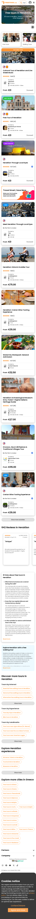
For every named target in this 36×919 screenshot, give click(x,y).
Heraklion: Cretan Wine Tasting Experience (16, 311)
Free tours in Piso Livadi (11, 838)
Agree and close (18, 910)
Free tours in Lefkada (10, 811)
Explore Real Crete (13, 458)
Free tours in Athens (10, 784)
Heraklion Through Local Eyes (15, 163)
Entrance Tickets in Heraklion (13, 757)
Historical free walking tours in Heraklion (16, 693)
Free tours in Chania (10, 789)
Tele (9, 233)
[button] (11, 39)
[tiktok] (17, 865)
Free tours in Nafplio (10, 802)
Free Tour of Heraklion (12, 118)
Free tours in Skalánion (10, 843)
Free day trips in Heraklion (12, 713)
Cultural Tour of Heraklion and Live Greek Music (17, 71)
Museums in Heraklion (10, 766)
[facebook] (6, 865)
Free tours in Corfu (9, 807)
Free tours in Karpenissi (11, 816)
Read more (6, 639)
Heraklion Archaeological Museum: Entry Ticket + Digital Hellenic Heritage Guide (18, 400)
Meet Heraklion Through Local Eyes (17, 224)
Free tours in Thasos (26, 829)
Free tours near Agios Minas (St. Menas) (16, 726)
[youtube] (10, 865)
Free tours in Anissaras (10, 834)
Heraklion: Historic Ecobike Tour (16, 267)
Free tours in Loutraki (10, 825)
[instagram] (2, 865)
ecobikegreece (12, 504)
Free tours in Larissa (10, 820)
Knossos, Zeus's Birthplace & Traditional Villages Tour (15, 448)
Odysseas (11, 81)
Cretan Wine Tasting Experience (16, 495)
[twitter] (14, 865)
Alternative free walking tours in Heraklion (17, 697)
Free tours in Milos (9, 829)
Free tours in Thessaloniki (11, 793)
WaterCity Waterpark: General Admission (16, 356)
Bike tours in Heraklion (10, 717)
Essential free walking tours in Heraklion (16, 688)
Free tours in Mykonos (10, 798)
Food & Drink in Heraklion (11, 762)
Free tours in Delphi (25, 807)
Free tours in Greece (13, 8)
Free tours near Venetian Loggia (14, 735)
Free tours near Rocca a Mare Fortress (16, 731)
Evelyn (10, 172)
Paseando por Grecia (14, 126)
